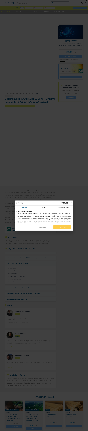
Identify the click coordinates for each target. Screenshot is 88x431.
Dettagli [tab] (44, 207)
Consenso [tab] (24, 207)
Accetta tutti (62, 227)
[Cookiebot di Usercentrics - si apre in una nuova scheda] (62, 203)
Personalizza (43, 227)
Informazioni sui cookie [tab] (63, 207)
